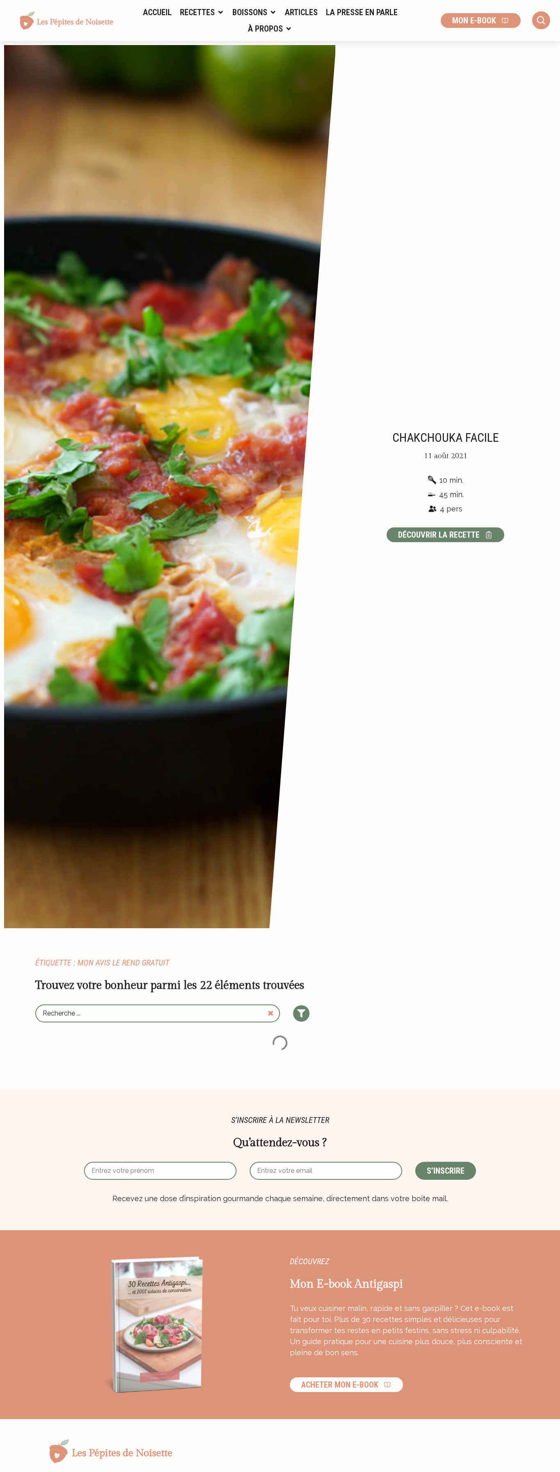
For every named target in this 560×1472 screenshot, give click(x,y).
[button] (202, 12)
